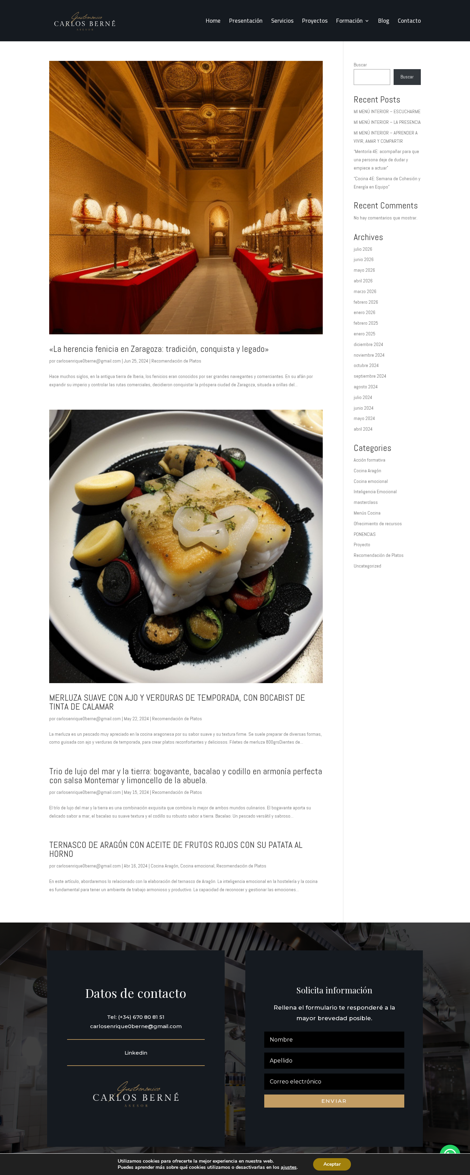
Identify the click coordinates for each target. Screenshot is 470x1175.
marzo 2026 (365, 291)
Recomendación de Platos (176, 361)
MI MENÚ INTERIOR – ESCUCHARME (387, 111)
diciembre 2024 (368, 344)
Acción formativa (369, 460)
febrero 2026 (366, 302)
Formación (349, 22)
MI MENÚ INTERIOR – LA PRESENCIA (387, 122)
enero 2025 (364, 334)
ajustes (289, 1167)
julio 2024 (363, 397)
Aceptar (332, 1164)
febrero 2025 (366, 323)
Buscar (360, 65)
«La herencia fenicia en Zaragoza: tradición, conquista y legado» (159, 349)
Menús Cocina (367, 513)
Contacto (409, 22)
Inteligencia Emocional (375, 491)
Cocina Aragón (164, 866)
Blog (383, 22)
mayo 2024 (364, 418)
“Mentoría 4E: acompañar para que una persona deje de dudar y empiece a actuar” (386, 159)
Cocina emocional (197, 866)
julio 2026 (363, 249)
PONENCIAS (365, 534)
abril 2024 (363, 429)
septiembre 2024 (370, 376)
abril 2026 (363, 281)
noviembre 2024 (369, 355)
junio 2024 (364, 408)
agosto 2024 (366, 387)
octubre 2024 (366, 365)
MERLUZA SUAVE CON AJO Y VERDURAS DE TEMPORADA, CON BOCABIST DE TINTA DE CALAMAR (177, 702)
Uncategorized (367, 566)
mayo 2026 (364, 270)
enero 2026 (364, 312)
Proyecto (362, 544)
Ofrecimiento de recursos (378, 523)
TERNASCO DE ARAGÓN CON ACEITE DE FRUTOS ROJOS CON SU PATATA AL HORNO (175, 849)
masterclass (366, 502)
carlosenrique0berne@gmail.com (88, 361)
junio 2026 (364, 259)
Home (213, 22)
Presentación (246, 22)
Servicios (282, 22)
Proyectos (315, 22)
